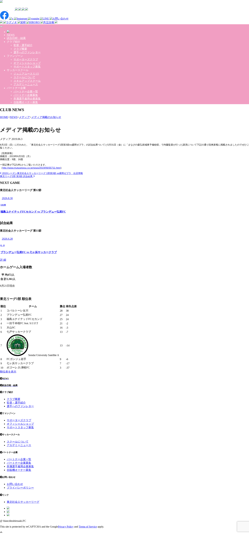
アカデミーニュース (26, 84)
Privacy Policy (66, 526)
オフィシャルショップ (27, 63)
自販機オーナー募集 (26, 102)
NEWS (11, 34)
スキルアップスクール (27, 80)
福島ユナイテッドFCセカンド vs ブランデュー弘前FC (33, 211)
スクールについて (24, 77)
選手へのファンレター (27, 52)
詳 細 (3, 259)
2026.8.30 (7, 198)
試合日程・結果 (16, 38)
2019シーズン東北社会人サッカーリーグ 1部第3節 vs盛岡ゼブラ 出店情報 (42, 173)
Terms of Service (88, 526)
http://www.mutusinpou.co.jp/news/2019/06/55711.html (31, 167)
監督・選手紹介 (23, 45)
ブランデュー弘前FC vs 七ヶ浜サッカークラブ (29, 252)
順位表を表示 (8, 371)
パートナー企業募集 (26, 95)
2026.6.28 (7, 238)
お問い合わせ (15, 484)
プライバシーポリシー (20, 487)
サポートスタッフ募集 (27, 66)
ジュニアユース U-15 (26, 73)
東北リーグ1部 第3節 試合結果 (16, 176)
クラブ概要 (20, 48)
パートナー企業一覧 (26, 91)
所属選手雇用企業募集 (27, 98)
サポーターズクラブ (26, 59)
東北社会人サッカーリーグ (23, 501)
